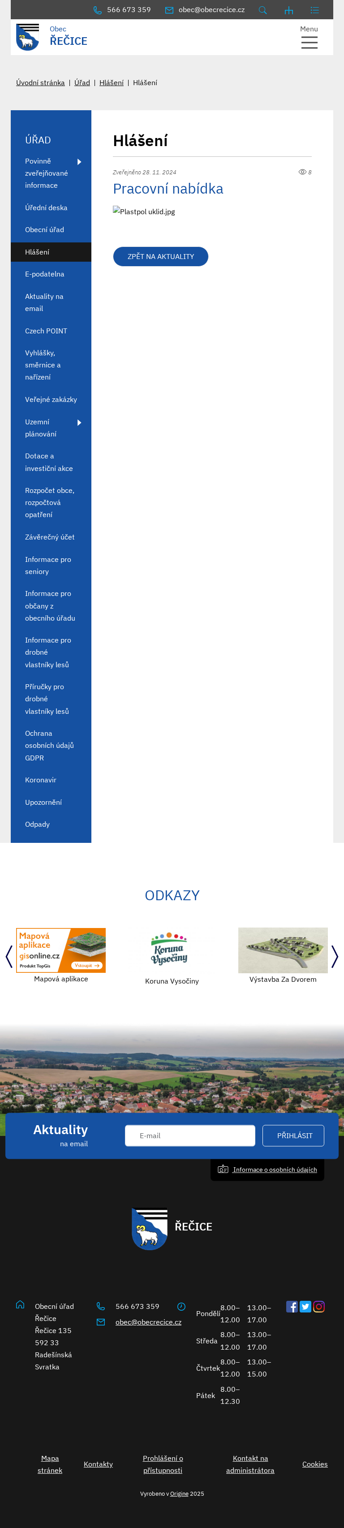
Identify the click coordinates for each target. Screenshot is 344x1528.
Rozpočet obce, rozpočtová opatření (49, 502)
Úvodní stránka (40, 82)
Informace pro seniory (48, 565)
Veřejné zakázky (51, 399)
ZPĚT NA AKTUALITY (161, 256)
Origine (179, 1493)
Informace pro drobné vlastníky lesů (48, 652)
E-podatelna (44, 273)
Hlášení (111, 82)
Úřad (82, 82)
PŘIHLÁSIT (295, 1135)
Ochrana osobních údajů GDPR (49, 745)
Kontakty (98, 1463)
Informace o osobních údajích (274, 1169)
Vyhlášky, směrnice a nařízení (43, 364)
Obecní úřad (44, 229)
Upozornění (43, 802)
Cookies (315, 1463)
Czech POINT (46, 330)
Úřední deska (46, 207)
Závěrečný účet (50, 536)
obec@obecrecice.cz (148, 1321)
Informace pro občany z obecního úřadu (50, 605)
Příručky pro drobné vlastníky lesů (47, 698)
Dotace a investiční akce (49, 461)
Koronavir (40, 779)
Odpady (37, 824)
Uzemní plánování (40, 427)
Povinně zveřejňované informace (46, 173)
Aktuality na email (44, 302)
